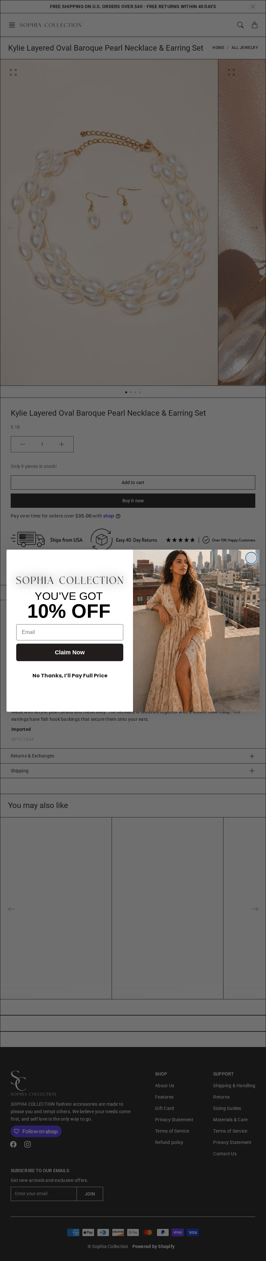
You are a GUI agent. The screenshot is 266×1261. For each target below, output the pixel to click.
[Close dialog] (251, 558)
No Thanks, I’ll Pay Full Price (69, 675)
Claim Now (70, 652)
